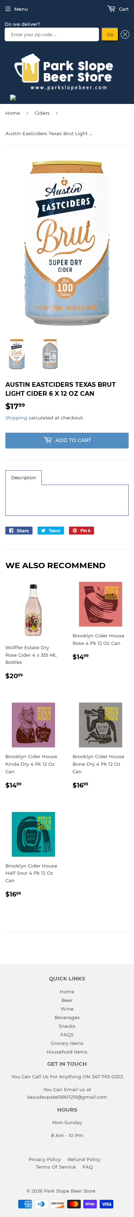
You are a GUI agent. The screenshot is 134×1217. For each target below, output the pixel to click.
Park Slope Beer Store (69, 1191)
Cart (123, 9)
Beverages (67, 1017)
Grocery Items (67, 1043)
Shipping (16, 417)
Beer (67, 1000)
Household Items (67, 1052)
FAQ (88, 1167)
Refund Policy (84, 1159)
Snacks (67, 1026)
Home (12, 113)
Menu (21, 9)
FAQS (67, 1034)
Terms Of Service (56, 1167)
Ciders (42, 113)
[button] (23, 477)
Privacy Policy (45, 1159)
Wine (67, 1009)
